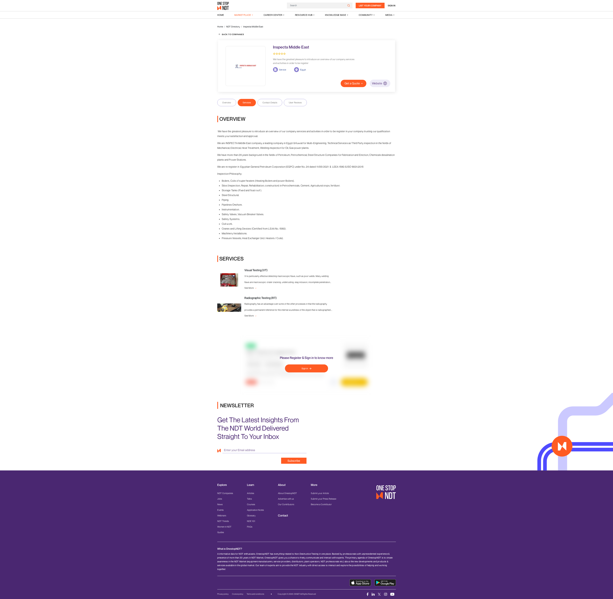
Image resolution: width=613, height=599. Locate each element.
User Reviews (295, 102)
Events (220, 510)
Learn (250, 485)
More (314, 485)
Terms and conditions (255, 594)
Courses (251, 504)
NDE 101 (251, 521)
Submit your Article (320, 493)
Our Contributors (286, 504)
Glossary (251, 515)
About (282, 485)
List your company (370, 5)
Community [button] (366, 15)
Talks (249, 498)
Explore (222, 485)
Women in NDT (224, 526)
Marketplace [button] (242, 15)
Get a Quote (352, 83)
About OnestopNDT (287, 493)
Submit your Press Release (323, 498)
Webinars (221, 515)
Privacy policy (223, 594)
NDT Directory (233, 26)
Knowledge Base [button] (335, 15)
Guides (220, 532)
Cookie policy (237, 594)
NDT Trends (223, 521)
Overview (226, 102)
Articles (250, 493)
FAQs (249, 526)
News (220, 504)
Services (247, 102)
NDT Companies (225, 493)
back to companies (233, 34)
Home (220, 15)
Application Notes (255, 510)
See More (249, 287)
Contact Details (269, 102)
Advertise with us (286, 498)
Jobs (219, 498)
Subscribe (294, 460)
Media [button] (388, 15)
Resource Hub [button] (303, 15)
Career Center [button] (273, 15)
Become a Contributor (321, 504)
